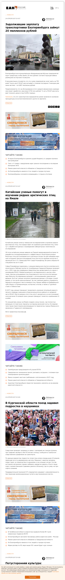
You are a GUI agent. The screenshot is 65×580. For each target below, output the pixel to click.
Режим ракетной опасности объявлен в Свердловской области (30, 168)
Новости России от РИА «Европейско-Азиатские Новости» (12, 8)
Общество (9, 478)
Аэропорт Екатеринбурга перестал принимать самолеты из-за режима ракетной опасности (33, 384)
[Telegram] (54, 107)
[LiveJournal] (59, 107)
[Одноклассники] (51, 107)
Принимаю (32, 577)
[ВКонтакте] (49, 107)
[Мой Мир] (56, 107)
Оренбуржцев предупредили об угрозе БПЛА (24, 369)
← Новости (9, 14)
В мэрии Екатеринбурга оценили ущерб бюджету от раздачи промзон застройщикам (33, 159)
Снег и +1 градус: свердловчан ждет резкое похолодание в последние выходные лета (33, 164)
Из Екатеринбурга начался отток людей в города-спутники (29, 171)
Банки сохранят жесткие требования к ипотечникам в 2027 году (31, 377)
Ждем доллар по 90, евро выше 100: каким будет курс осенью (30, 545)
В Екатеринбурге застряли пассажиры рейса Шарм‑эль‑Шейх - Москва (33, 536)
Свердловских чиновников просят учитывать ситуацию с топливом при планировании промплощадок (33, 373)
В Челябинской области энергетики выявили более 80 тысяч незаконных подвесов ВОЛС (29, 533)
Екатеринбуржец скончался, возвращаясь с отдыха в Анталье (30, 174)
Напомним (9, 97)
